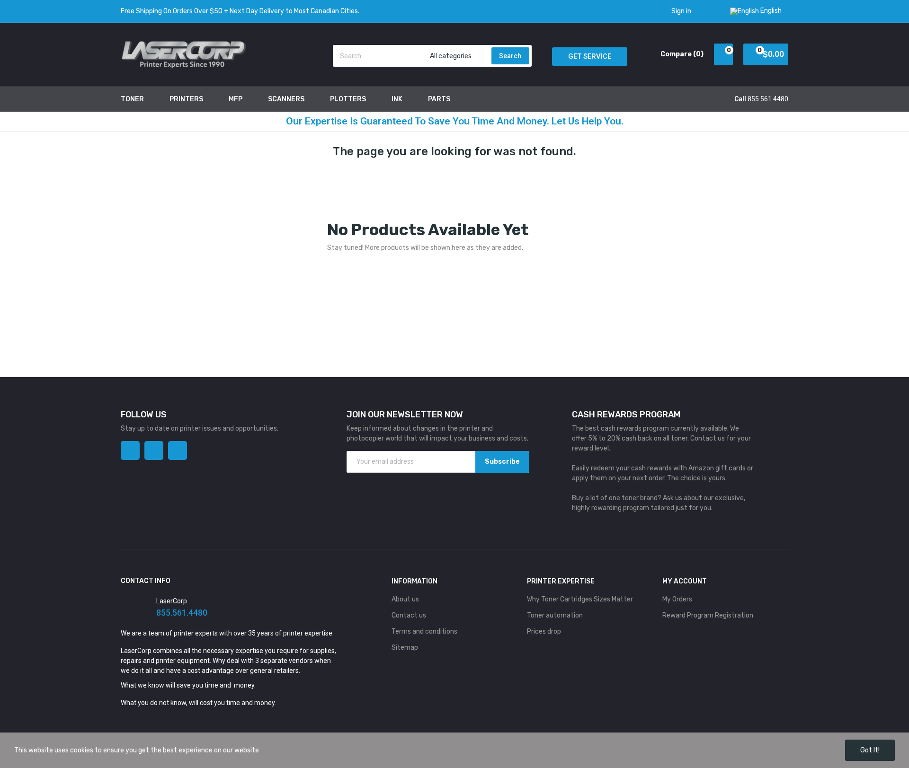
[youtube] (177, 450)
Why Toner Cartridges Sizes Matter (580, 599)
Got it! (870, 750)
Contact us (409, 615)
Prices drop (544, 631)
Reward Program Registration (707, 615)
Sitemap (405, 648)
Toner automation (555, 615)
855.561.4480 (768, 99)
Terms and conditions (424, 631)
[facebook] (130, 450)
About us (405, 599)
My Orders (677, 599)
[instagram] (153, 450)
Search (510, 56)
